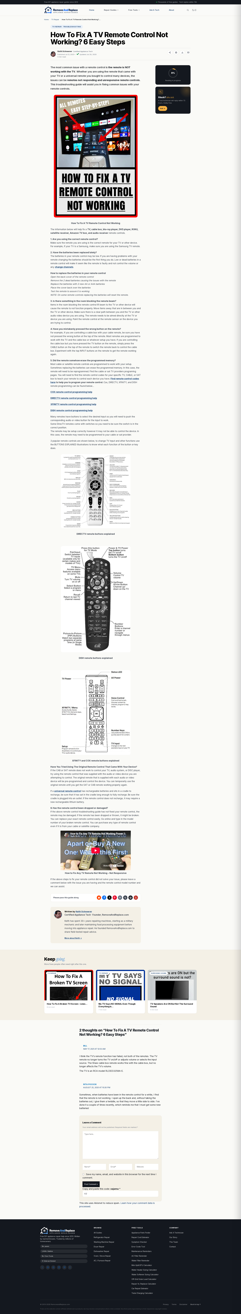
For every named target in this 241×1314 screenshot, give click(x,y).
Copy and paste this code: (101, 1189)
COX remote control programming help (71, 392)
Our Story (173, 1237)
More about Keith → (73, 938)
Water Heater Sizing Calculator (144, 1270)
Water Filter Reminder (140, 1260)
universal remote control (67, 791)
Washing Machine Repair (104, 1242)
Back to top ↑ (195, 1304)
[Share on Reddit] (99, 897)
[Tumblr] (70, 1267)
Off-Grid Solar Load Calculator (144, 1279)
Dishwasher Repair (101, 1251)
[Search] (187, 10)
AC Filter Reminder (139, 1256)
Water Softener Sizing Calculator (145, 1274)
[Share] (169, 52)
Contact (172, 1246)
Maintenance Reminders (142, 1251)
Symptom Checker (139, 1242)
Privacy (166, 1304)
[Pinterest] (53, 1267)
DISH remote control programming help (71, 410)
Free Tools (133, 10)
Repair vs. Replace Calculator (144, 1284)
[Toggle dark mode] (194, 10)
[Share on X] (109, 897)
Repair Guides (110, 10)
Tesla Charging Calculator (142, 1293)
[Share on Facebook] (104, 897)
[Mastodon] (64, 1267)
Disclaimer (183, 1304)
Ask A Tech (154, 10)
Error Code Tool (138, 1246)
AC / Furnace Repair (102, 1260)
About (171, 10)
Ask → (162, 108)
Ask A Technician (176, 1232)
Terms (174, 1304)
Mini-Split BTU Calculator (142, 1265)
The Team (173, 1242)
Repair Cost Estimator (140, 1237)
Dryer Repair (99, 1246)
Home (91, 10)
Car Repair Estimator (140, 1288)
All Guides (98, 1232)
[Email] (188, 52)
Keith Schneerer (64, 51)
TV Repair (55, 19)
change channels (64, 267)
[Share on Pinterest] (115, 897)
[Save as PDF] (182, 52)
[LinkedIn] (59, 1267)
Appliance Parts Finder (141, 1232)
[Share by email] (120, 897)
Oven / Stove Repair (102, 1256)
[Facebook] (48, 1267)
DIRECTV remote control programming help (73, 398)
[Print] (176, 52)
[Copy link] (125, 897)
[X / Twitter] (42, 1267)
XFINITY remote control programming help (73, 404)
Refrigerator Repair (102, 1237)
